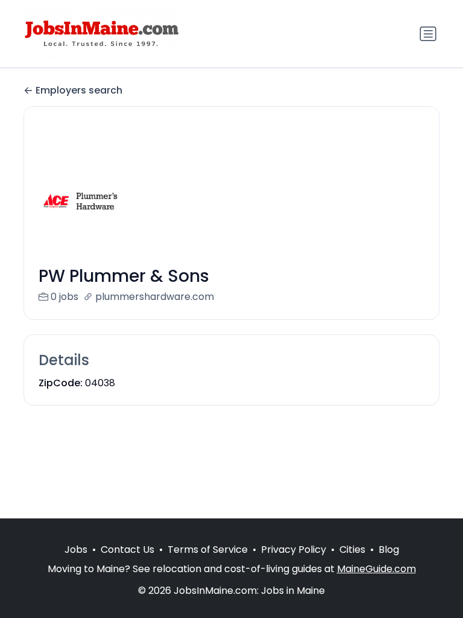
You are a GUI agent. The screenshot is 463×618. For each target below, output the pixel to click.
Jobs (76, 549)
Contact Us (127, 549)
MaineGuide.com (376, 569)
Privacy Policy (293, 549)
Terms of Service (208, 549)
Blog (389, 549)
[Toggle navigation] (428, 33)
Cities (352, 549)
